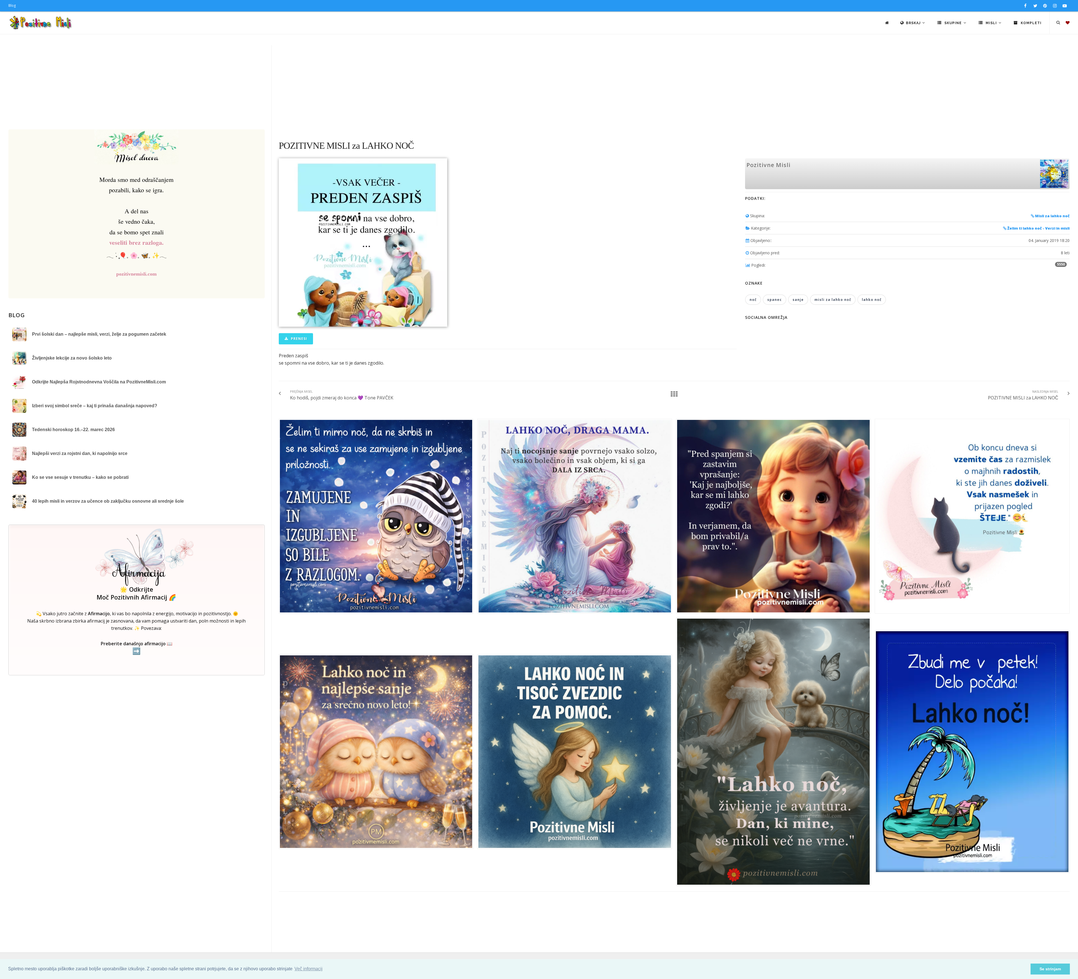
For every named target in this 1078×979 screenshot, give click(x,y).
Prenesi (298, 338)
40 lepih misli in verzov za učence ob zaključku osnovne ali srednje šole (108, 501)
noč (753, 299)
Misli (991, 23)
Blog (12, 5)
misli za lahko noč (832, 299)
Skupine (953, 23)
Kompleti (1031, 23)
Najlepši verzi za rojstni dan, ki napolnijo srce (79, 453)
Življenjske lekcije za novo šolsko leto (72, 358)
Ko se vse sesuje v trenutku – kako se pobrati (80, 477)
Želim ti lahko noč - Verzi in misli (1038, 228)
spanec (774, 299)
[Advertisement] (539, 87)
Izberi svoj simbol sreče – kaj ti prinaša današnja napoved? (94, 405)
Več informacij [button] (308, 968)
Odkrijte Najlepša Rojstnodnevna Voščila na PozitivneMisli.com (99, 381)
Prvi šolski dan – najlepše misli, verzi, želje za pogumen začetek (99, 334)
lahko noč (871, 299)
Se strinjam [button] (1050, 969)
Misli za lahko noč (1052, 215)
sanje (798, 299)
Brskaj (914, 23)
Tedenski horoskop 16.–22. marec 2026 (73, 429)
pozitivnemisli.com (136, 274)
